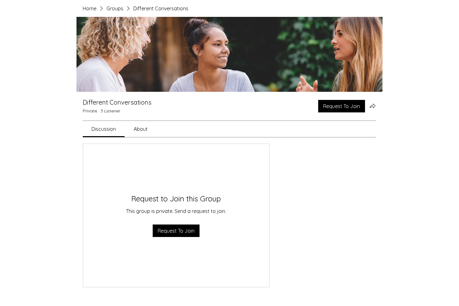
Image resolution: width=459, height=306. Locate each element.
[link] (103, 129)
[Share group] (372, 106)
